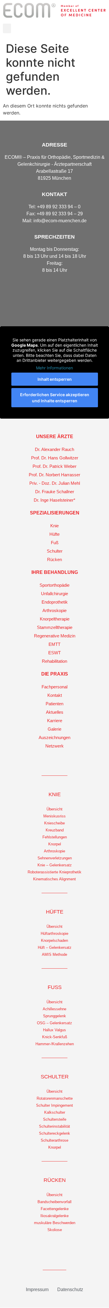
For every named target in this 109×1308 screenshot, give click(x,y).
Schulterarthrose (54, 1140)
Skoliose (54, 1230)
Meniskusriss (54, 816)
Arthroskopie (54, 851)
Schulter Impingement (54, 1105)
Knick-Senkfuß (54, 1037)
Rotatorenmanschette (55, 1098)
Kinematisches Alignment (54, 879)
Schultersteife (54, 1119)
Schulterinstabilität (54, 1126)
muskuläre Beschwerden (54, 1223)
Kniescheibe (54, 823)
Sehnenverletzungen (54, 858)
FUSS (55, 987)
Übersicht (54, 809)
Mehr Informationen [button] (54, 367)
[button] (7, 28)
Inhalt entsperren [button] (54, 379)
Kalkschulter (54, 1112)
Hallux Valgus (54, 1030)
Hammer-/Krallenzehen (54, 1044)
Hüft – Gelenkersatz (55, 947)
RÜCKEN (55, 1180)
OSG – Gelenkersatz (54, 1023)
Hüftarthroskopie (54, 933)
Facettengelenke (55, 1209)
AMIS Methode (54, 954)
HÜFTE (54, 911)
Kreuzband (55, 830)
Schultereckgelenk (54, 1133)
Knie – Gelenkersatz (54, 865)
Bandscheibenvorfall (54, 1202)
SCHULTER (55, 1076)
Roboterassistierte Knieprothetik (54, 872)
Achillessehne (54, 1009)
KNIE (55, 794)
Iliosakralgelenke (54, 1216)
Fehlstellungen (54, 837)
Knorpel (54, 844)
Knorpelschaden (54, 940)
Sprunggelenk (54, 1016)
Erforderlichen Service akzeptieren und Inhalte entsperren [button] (54, 397)
